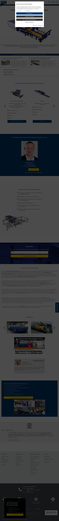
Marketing (28, 10)
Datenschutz (40, 25)
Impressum (35, 25)
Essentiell (19, 10)
